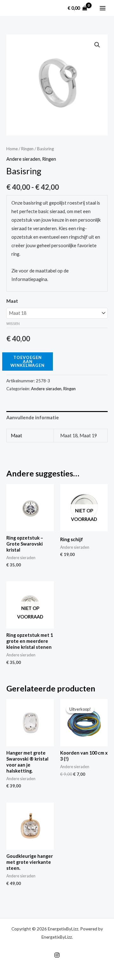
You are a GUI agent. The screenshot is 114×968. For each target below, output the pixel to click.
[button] (97, 45)
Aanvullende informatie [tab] (32, 417)
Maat (12, 301)
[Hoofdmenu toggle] (102, 8)
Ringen (27, 148)
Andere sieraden (23, 159)
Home (12, 148)
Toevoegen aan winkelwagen (27, 361)
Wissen (13, 323)
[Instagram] (57, 955)
